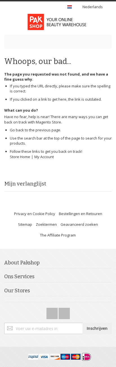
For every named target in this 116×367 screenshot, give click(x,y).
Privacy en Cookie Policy (34, 213)
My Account (44, 156)
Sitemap (25, 224)
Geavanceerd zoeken (79, 224)
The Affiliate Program (58, 235)
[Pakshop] (58, 22)
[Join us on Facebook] (52, 311)
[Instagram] (64, 311)
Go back (17, 129)
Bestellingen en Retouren (80, 213)
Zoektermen (46, 224)
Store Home (20, 156)
